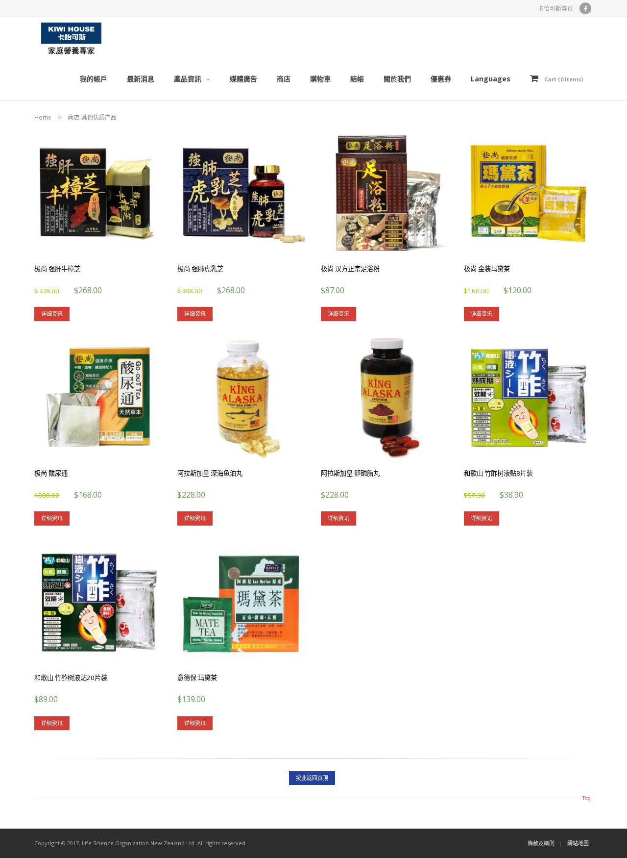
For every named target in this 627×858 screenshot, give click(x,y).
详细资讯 (52, 313)
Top (586, 798)
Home (42, 117)
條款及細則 (541, 843)
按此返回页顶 (312, 778)
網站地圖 (578, 843)
